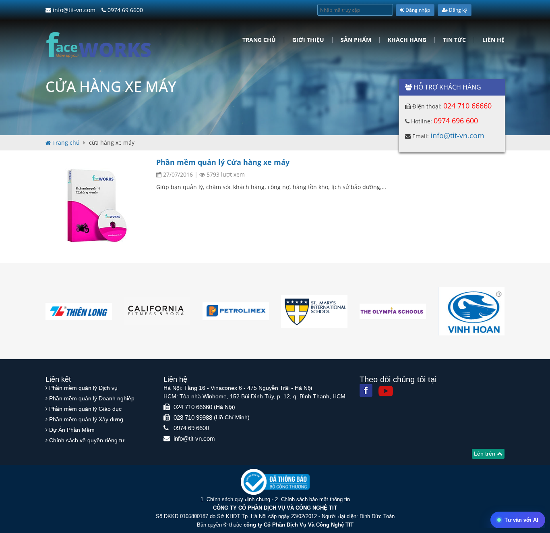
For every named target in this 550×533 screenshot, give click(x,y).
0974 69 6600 (124, 10)
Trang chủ (259, 40)
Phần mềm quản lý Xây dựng (86, 419)
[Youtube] (385, 391)
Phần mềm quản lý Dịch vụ (83, 388)
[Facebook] (366, 390)
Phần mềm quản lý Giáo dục (85, 409)
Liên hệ (493, 40)
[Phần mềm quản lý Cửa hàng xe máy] (97, 204)
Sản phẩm (356, 40)
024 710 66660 (467, 105)
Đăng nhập (417, 9)
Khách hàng (407, 40)
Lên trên (485, 453)
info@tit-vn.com (73, 10)
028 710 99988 (193, 417)
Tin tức (454, 40)
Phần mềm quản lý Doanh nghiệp (91, 398)
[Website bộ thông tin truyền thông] (275, 482)
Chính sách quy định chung (238, 499)
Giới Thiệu (308, 40)
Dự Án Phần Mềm (72, 430)
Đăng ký (457, 9)
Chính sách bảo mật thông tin (315, 499)
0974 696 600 (456, 120)
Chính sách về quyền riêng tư (86, 440)
